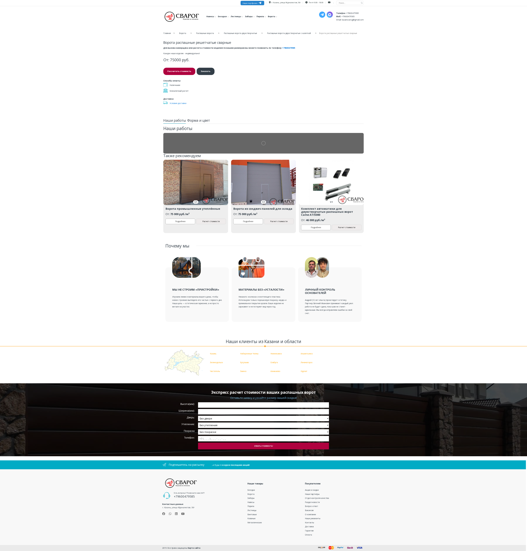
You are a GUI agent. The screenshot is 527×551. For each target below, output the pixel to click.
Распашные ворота (205, 33)
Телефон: (189, 437)
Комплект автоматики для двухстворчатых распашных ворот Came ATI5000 (327, 212)
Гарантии (309, 530)
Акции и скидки (312, 490)
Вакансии (309, 510)
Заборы (250, 498)
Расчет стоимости (211, 221)
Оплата (308, 534)
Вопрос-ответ (311, 506)
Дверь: (190, 417)
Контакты (309, 522)
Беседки (251, 490)
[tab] (174, 121)
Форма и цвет (198, 120)
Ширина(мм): (186, 410)
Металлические (254, 522)
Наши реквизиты (312, 518)
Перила (250, 506)
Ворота (182, 33)
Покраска (189, 430)
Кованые (251, 518)
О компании (310, 514)
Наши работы (174, 120)
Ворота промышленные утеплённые (193, 209)
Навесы (250, 502)
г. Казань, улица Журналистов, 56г (285, 2)
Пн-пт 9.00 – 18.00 (315, 2)
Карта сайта (194, 548)
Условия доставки (178, 103)
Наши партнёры (312, 494)
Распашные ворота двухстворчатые (240, 33)
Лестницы (251, 510)
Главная (167, 33)
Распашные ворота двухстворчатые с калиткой (289, 33)
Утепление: (188, 424)
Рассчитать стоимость (179, 71)
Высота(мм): (187, 404)
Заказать (205, 71)
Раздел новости (312, 502)
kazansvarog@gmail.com (353, 19)
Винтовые (252, 514)
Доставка (309, 526)
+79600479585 (352, 13)
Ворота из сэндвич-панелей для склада (262, 209)
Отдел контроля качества (317, 498)
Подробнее (180, 221)
